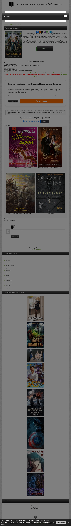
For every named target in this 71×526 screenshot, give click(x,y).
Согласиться (61, 522)
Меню (7, 16)
